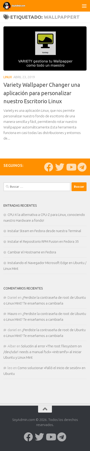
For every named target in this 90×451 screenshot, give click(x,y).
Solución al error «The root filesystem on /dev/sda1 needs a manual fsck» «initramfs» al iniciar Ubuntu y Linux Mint (42, 351)
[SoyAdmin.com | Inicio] (18, 6)
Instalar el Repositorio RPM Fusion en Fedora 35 (43, 241)
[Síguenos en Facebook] (48, 167)
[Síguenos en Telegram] (82, 167)
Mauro (12, 314)
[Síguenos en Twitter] (59, 167)
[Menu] (84, 6)
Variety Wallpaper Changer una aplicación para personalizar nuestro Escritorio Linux (41, 93)
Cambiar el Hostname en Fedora (32, 252)
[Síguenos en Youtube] (70, 167)
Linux (7, 77)
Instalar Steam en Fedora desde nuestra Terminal (44, 231)
